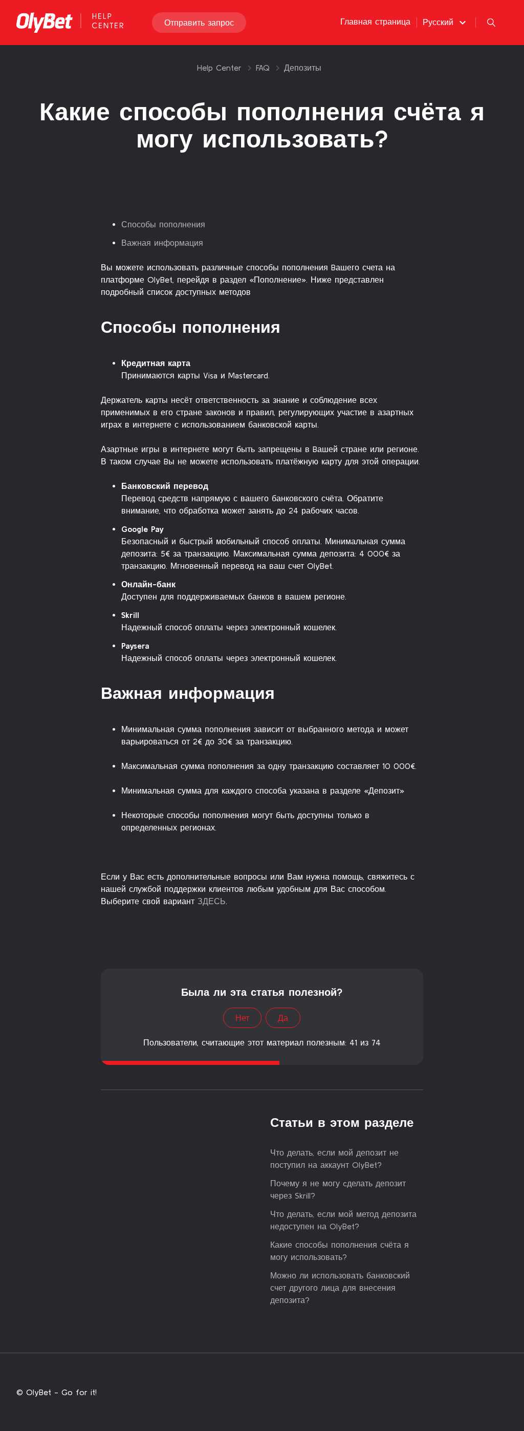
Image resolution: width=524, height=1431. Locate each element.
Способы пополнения (163, 224)
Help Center (219, 67)
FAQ (263, 67)
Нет (242, 1017)
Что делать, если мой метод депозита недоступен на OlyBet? (343, 1220)
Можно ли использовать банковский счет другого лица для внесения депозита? (340, 1288)
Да (283, 1017)
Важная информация (162, 242)
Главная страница (375, 21)
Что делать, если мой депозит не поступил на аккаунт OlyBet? (334, 1158)
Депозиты (302, 67)
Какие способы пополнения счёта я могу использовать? (339, 1251)
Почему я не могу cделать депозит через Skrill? (338, 1189)
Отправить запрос (199, 22)
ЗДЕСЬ (210, 901)
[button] (446, 22)
